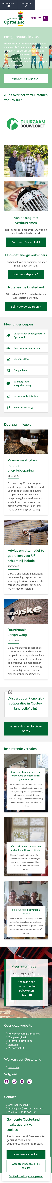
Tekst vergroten (26, 3)
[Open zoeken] (45, 18)
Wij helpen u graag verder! (26, 78)
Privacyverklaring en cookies (24, 1033)
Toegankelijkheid (17, 1037)
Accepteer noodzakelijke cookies (26, 1165)
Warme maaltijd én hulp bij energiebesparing (22, 465)
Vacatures (13, 1067)
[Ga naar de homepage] (14, 18)
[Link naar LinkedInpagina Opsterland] (22, 1081)
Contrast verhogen (8, 3)
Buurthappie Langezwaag (17, 632)
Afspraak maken (17, 1104)
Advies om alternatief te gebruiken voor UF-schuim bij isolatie (26, 555)
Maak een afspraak (24, 274)
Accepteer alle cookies (25, 1154)
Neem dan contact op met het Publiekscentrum (27, 988)
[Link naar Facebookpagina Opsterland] (6, 1081)
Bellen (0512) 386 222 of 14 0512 (26, 1108)
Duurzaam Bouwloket (24, 242)
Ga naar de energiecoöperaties (26, 729)
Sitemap (13, 1044)
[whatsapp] (29, 1081)
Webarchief (14, 1048)
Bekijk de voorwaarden (25, 306)
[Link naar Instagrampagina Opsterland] (14, 1081)
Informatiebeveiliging (20, 1040)
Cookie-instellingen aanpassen (26, 1176)
